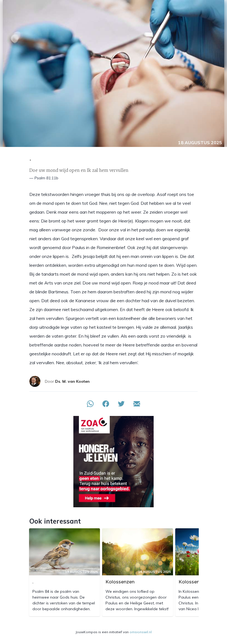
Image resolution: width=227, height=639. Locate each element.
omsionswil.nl (141, 632)
